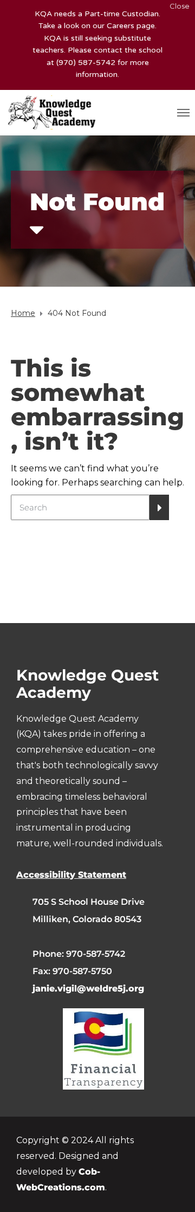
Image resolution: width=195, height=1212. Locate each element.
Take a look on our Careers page (96, 25)
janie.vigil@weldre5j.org (88, 988)
